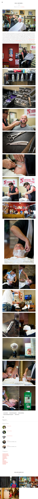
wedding (22, 6)
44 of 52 (8, 445)
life (3, 459)
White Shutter (17, 414)
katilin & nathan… (9, 430)
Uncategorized (5, 462)
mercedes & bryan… (10, 435)
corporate (4, 456)
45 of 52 (8, 440)
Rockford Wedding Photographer (8, 414)
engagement (5, 458)
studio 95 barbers (18, 40)
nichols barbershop (31, 39)
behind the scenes (5, 455)
